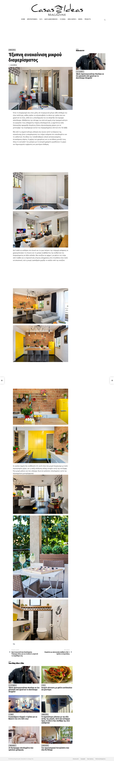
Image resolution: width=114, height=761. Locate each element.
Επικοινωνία (76, 759)
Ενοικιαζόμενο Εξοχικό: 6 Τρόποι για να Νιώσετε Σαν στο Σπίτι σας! (23, 718)
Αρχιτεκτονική (32, 19)
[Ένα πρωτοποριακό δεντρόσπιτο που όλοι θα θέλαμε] (57, 735)
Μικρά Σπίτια (45, 714)
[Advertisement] (57, 34)
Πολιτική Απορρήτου (100, 759)
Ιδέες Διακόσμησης (50, 19)
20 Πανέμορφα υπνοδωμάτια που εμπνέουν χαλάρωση (21, 749)
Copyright (83, 759)
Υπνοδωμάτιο (12, 745)
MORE (80, 19)
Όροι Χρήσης (90, 759)
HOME (23, 19)
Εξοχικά (62, 19)
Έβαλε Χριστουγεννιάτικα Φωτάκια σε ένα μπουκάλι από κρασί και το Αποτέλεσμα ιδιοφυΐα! (24, 690)
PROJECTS (88, 19)
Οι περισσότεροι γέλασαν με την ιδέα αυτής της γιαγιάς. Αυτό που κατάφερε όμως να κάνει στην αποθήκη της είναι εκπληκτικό (55, 720)
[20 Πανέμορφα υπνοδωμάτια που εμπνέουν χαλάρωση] (24, 735)
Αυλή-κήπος (72, 19)
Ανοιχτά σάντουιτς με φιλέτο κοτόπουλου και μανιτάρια (56, 689)
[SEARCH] (104, 20)
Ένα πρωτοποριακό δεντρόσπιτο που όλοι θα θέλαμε (55, 749)
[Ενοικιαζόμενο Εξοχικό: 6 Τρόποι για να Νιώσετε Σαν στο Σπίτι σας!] (24, 704)
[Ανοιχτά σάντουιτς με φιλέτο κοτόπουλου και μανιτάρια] (57, 675)
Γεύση (43, 685)
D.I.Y (40, 19)
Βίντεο (14, 685)
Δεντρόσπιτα (45, 745)
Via (14, 644)
